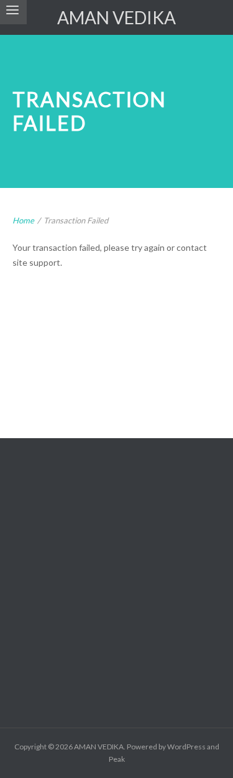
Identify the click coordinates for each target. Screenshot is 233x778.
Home (23, 220)
